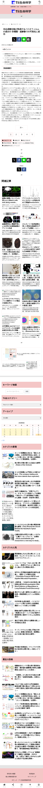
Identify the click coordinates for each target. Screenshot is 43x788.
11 (10, 431)
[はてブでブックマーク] (35, 597)
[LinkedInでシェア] (26, 602)
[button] (28, 39)
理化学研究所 (7, 143)
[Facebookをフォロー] (24, 169)
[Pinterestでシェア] (16, 602)
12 (15, 431)
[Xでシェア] (14, 39)
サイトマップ (32, 776)
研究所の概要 (11, 774)
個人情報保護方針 (11, 776)
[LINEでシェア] (24, 39)
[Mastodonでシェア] (16, 591)
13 (21, 431)
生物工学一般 (7, 140)
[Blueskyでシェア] (26, 591)
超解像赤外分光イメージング (12, 145)
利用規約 (32, 774)
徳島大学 (17, 140)
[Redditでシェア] (26, 597)
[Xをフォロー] (19, 169)
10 (4, 431)
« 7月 (3, 440)
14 (27, 431)
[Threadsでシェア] (16, 597)
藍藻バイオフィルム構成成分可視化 (24, 143)
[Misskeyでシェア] (35, 591)
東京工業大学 (26, 140)
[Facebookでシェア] (19, 39)
